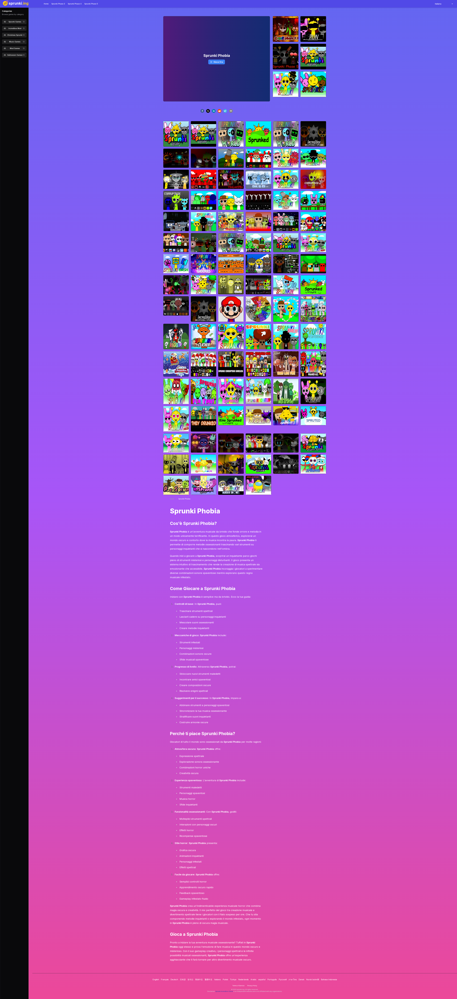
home (172, 499)
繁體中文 (208, 979)
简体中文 (199, 979)
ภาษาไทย (293, 979)
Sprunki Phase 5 (91, 4)
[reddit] (219, 111)
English (156, 979)
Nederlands (243, 979)
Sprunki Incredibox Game (224, 991)
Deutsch (174, 979)
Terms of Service (238, 986)
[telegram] (225, 111)
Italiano (217, 979)
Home (46, 4)
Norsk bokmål (312, 979)
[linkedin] (214, 111)
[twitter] (208, 111)
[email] (231, 111)
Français (165, 979)
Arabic (253, 979)
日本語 (183, 979)
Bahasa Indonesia (329, 979)
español (262, 979)
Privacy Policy (252, 986)
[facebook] (202, 111)
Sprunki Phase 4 (75, 4)
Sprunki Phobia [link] (184, 499)
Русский (283, 979)
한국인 (190, 979)
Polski (225, 979)
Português (272, 979)
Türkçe (233, 979)
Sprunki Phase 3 (58, 4)
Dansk (301, 979)
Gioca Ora (218, 62)
